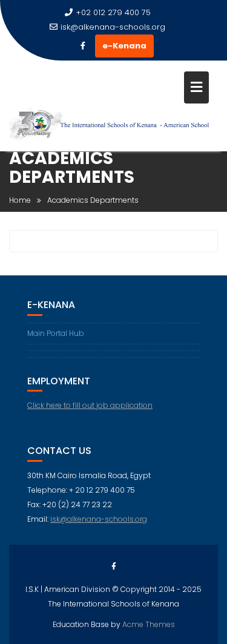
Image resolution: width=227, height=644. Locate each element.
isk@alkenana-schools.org (113, 27)
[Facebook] (83, 46)
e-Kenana (124, 45)
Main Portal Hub (55, 333)
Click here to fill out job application (90, 405)
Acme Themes (148, 624)
